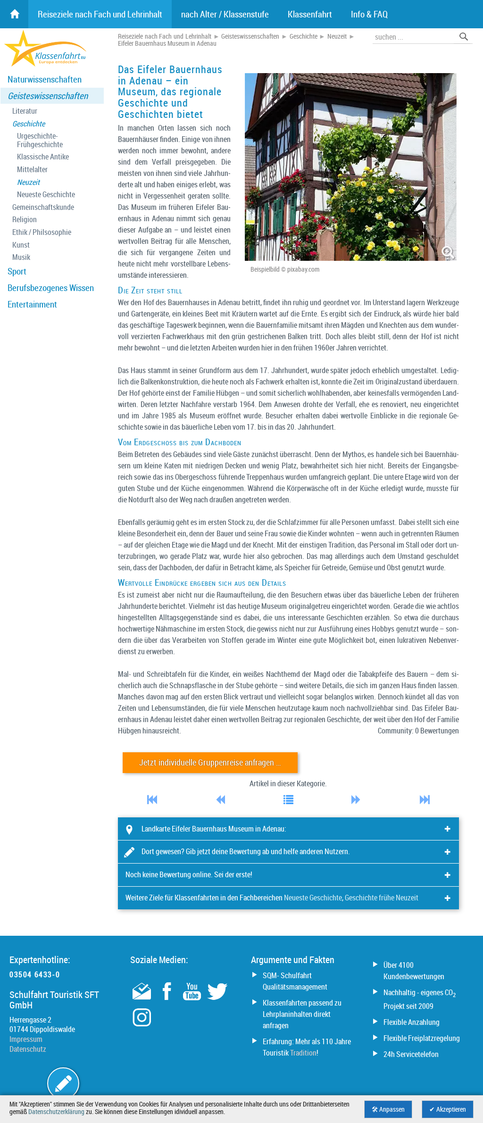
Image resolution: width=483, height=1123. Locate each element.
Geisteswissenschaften (48, 96)
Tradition (303, 1053)
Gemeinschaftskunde (43, 207)
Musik (21, 257)
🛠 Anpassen (388, 1109)
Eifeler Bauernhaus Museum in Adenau (167, 43)
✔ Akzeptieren (447, 1109)
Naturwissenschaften (45, 79)
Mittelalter (32, 170)
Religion (24, 220)
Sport (17, 271)
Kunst (21, 245)
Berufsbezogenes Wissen (51, 288)
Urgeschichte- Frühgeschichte (40, 140)
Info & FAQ (369, 14)
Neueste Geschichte (46, 195)
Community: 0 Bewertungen (418, 730)
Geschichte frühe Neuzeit (381, 897)
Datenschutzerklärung (56, 1111)
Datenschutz (27, 1049)
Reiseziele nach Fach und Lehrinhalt (164, 36)
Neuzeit (28, 182)
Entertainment (32, 304)
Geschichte (28, 124)
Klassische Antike (43, 157)
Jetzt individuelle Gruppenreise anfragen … (210, 762)
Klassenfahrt (310, 14)
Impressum (25, 1039)
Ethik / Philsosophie (41, 232)
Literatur (24, 111)
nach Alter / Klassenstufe (225, 14)
